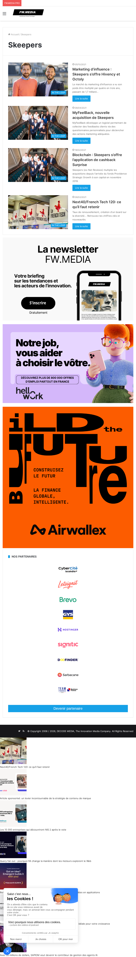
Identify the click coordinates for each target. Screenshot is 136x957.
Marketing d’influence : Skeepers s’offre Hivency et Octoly (96, 74)
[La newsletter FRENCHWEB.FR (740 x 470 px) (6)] (68, 319)
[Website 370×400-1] (68, 547)
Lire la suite (81, 98)
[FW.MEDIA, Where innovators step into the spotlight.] (28, 13)
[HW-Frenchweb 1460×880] (68, 402)
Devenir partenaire (68, 708)
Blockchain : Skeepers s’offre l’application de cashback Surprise (97, 160)
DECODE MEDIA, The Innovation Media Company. (84, 731)
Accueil (14, 34)
